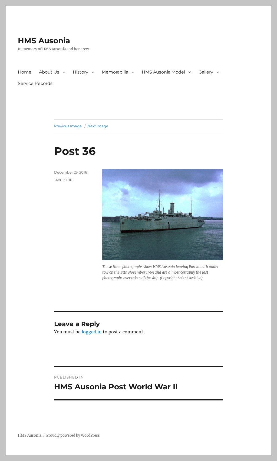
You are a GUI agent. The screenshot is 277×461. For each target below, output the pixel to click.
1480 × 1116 (63, 180)
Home (24, 72)
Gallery (206, 72)
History (80, 72)
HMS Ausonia (44, 40)
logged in (92, 331)
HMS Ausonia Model (163, 72)
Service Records (35, 83)
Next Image (97, 126)
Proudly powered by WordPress (73, 435)
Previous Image (68, 126)
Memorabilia (115, 72)
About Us (49, 72)
